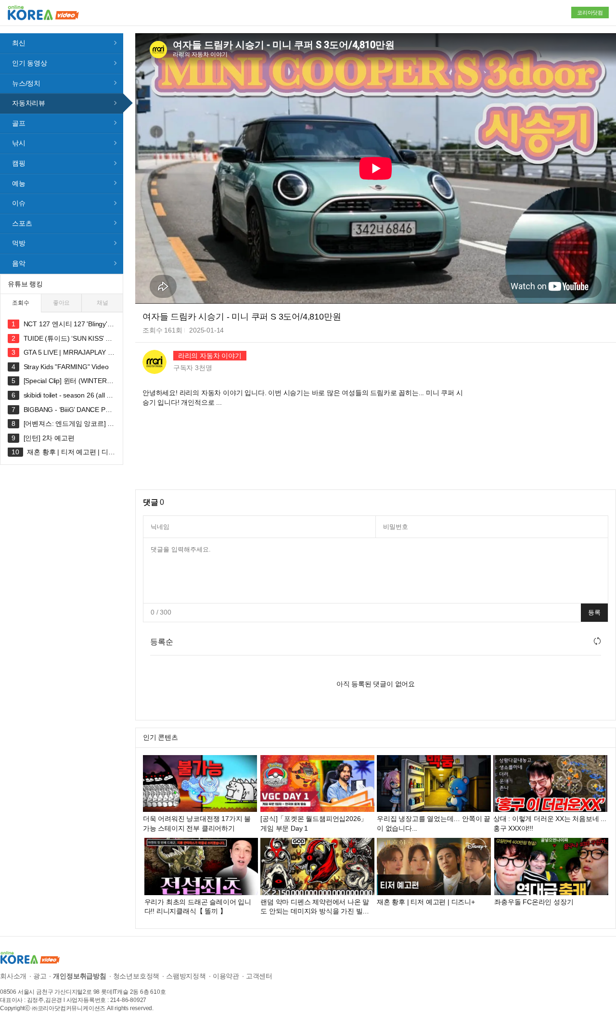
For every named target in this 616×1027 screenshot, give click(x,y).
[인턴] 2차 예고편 (49, 438)
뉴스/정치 (26, 83)
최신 (19, 43)
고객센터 (259, 976)
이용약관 (226, 976)
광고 (40, 976)
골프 (19, 123)
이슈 (19, 203)
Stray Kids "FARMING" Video (66, 367)
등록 (594, 612)
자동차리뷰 (28, 103)
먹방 (19, 243)
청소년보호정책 (136, 976)
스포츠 (22, 223)
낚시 (19, 143)
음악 (19, 263)
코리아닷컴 (590, 12)
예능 (19, 183)
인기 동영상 (29, 63)
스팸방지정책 (186, 976)
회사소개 (13, 976)
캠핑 (19, 163)
